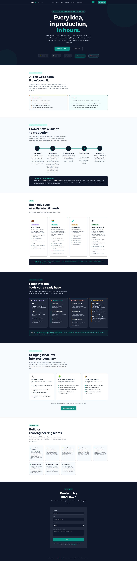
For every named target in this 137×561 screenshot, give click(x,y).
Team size (55, 522)
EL (95, 2)
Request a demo (62, 48)
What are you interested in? (59, 529)
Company (55, 510)
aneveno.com (60, 557)
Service (72, 2)
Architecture (79, 2)
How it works (55, 2)
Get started (102, 2)
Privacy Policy (73, 544)
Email (54, 516)
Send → (68, 539)
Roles (62, 2)
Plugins (67, 2)
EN (93, 2)
